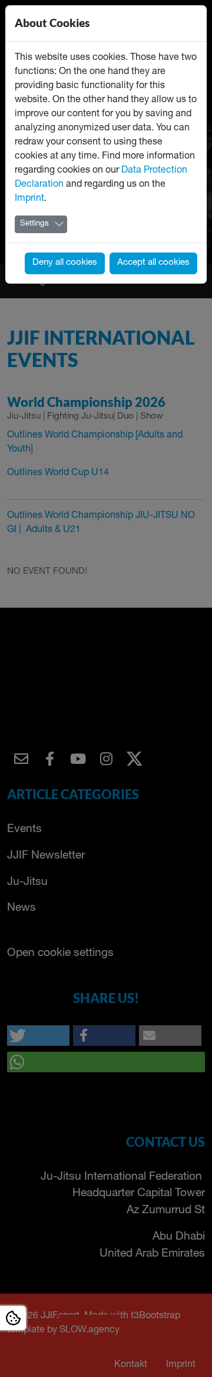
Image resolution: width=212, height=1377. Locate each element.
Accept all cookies (153, 262)
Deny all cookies (64, 262)
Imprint (29, 199)
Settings (34, 224)
